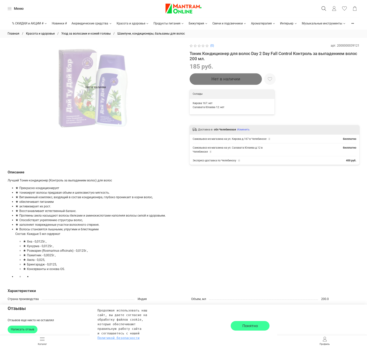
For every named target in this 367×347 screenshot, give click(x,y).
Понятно (250, 326)
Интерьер (286, 23)
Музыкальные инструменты (322, 23)
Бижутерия (196, 23)
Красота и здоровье (131, 23)
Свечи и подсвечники (227, 23)
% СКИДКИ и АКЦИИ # (28, 23)
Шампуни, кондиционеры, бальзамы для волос (151, 33)
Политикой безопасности (118, 338)
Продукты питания (166, 23)
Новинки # (59, 23)
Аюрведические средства (89, 23)
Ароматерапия (261, 23)
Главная (13, 33)
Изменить (243, 129)
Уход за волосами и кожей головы (86, 33)
